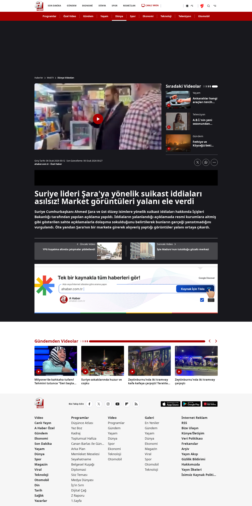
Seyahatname (81, 459)
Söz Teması (79, 475)
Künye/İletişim (193, 433)
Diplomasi (78, 469)
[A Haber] (38, 6)
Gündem (88, 16)
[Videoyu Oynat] (98, 119)
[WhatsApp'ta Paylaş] (205, 162)
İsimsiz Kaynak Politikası (200, 475)
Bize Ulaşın (190, 428)
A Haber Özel (44, 428)
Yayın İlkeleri (192, 469)
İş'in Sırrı (77, 485)
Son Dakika (43, 443)
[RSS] (136, 404)
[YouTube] (117, 404)
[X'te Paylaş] (197, 162)
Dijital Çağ (78, 490)
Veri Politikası (192, 438)
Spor (133, 16)
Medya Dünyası (82, 480)
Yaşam (104, 16)
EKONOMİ (87, 5)
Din (37, 485)
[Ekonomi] (172, 6)
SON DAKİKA (54, 5)
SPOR (114, 5)
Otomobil (204, 16)
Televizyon (185, 16)
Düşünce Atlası (82, 423)
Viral (38, 469)
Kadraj (76, 433)
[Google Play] (191, 404)
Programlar (49, 16)
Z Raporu (77, 495)
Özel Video (69, 16)
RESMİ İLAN (129, 5)
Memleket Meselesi (85, 454)
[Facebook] (89, 404)
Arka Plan (78, 449)
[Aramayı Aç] (208, 6)
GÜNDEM (71, 5)
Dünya (119, 16)
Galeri (149, 418)
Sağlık (39, 495)
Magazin (41, 464)
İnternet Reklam (194, 418)
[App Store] (170, 404)
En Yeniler (152, 423)
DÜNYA (102, 5)
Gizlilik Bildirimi (193, 459)
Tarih (38, 490)
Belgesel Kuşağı (82, 464)
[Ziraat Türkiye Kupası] (202, 6)
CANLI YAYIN (152, 5)
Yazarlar (40, 501)
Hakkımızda (191, 464)
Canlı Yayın (42, 423)
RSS (184, 423)
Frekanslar (190, 443)
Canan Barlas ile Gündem (89, 443)
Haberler (38, 77)
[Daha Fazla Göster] (214, 162)
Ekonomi (148, 16)
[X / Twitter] (98, 404)
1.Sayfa (76, 501)
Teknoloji (166, 16)
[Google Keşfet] (126, 288)
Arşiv (185, 449)
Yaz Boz (76, 428)
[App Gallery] (210, 404)
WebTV (50, 77)
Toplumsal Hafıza (83, 438)
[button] (209, 341)
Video (38, 418)
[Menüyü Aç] (215, 6)
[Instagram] (108, 404)
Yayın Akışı (190, 454)
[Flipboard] (126, 404)
